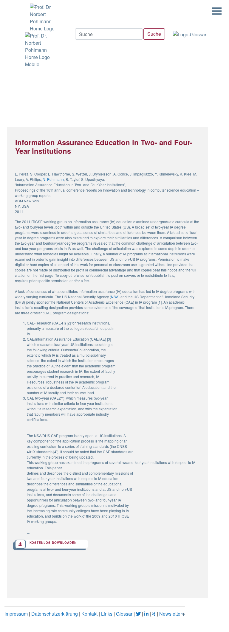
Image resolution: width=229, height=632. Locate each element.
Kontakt (89, 613)
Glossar (124, 613)
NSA (114, 296)
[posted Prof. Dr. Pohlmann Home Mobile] (41, 50)
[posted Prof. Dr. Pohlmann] (41, 16)
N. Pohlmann (53, 179)
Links (106, 613)
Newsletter (170, 613)
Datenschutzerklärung (54, 613)
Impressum (16, 613)
